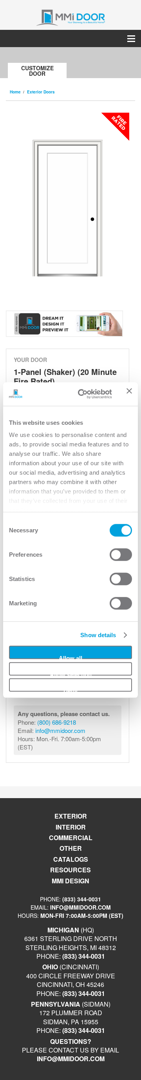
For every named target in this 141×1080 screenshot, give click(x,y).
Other (71, 848)
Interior (71, 826)
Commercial (70, 837)
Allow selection (71, 673)
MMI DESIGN (70, 880)
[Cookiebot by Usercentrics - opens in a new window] (82, 394)
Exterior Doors (41, 92)
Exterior (70, 816)
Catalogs (70, 859)
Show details (98, 635)
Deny (70, 689)
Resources (70, 869)
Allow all (70, 657)
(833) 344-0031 (81, 899)
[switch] (121, 554)
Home (15, 92)
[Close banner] (129, 394)
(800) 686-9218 (56, 722)
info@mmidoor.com (60, 730)
